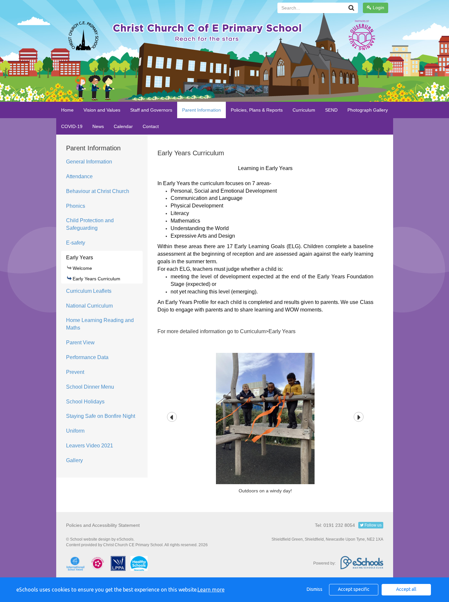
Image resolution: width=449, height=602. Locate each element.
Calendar (123, 126)
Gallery (74, 460)
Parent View (80, 342)
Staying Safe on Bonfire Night (100, 416)
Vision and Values (101, 110)
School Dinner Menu (90, 387)
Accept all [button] (406, 589)
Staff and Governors (151, 110)
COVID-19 (72, 126)
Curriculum (304, 110)
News (98, 126)
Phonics (75, 206)
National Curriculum (89, 306)
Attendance (79, 176)
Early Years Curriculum (96, 278)
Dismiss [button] (314, 589)
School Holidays (85, 401)
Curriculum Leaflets (88, 291)
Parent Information (201, 110)
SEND (331, 110)
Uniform (75, 431)
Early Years (79, 257)
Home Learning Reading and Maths (100, 324)
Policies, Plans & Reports (257, 110)
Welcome (82, 268)
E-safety (75, 243)
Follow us (373, 525)
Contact (151, 126)
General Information (89, 161)
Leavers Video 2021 (89, 445)
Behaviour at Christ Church (97, 191)
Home (67, 110)
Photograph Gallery (367, 110)
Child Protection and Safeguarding (90, 224)
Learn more (211, 589)
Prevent (75, 372)
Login (377, 7)
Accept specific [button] (353, 589)
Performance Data (87, 357)
